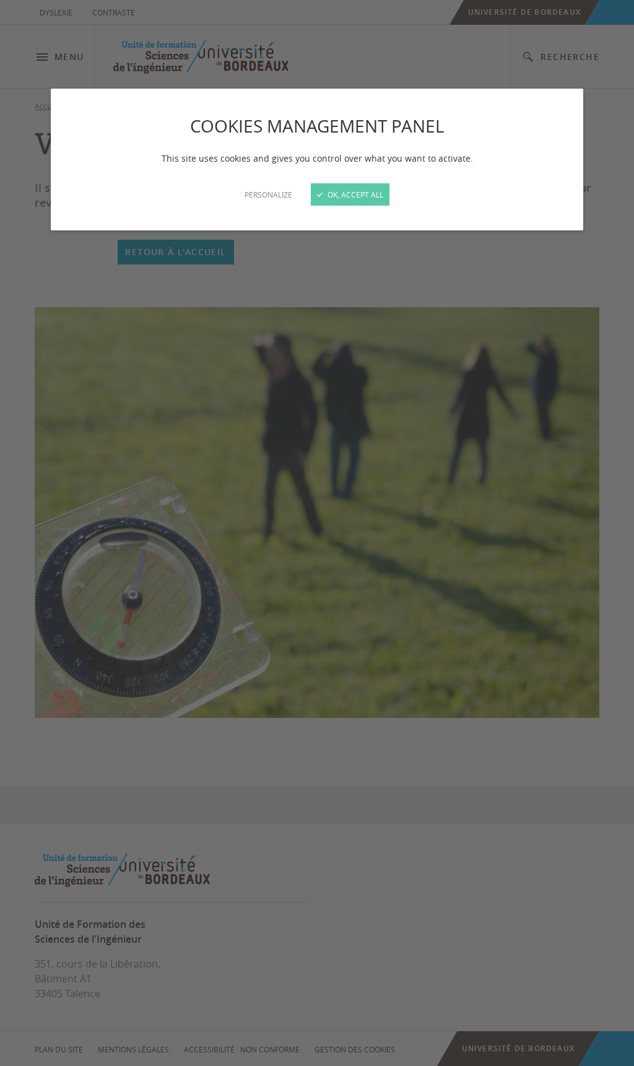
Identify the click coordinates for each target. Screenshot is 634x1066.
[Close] (317, 533)
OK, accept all (354, 194)
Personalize (268, 194)
